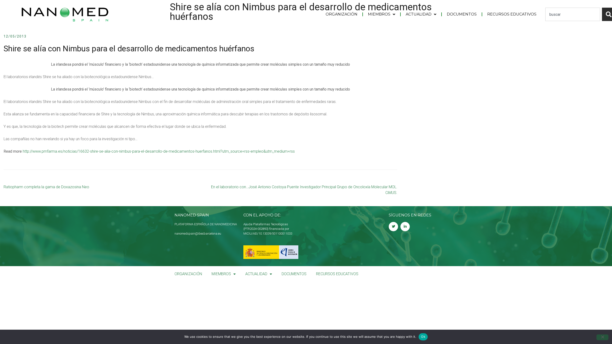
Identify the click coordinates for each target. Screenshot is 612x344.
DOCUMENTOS (462, 14)
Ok (423, 337)
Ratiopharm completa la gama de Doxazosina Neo (46, 187)
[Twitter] (393, 226)
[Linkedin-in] (405, 226)
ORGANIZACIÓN (341, 14)
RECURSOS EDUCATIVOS (511, 14)
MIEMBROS (379, 14)
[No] (602, 337)
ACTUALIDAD (419, 14)
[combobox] (572, 14)
